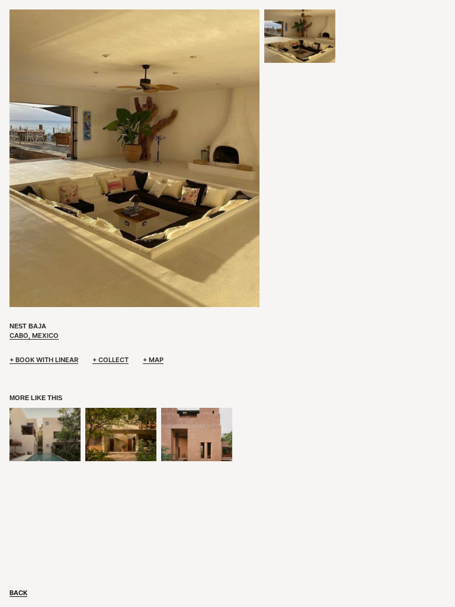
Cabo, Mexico (34, 335)
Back (18, 593)
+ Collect (110, 360)
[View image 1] (299, 36)
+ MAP (153, 360)
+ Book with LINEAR (43, 360)
